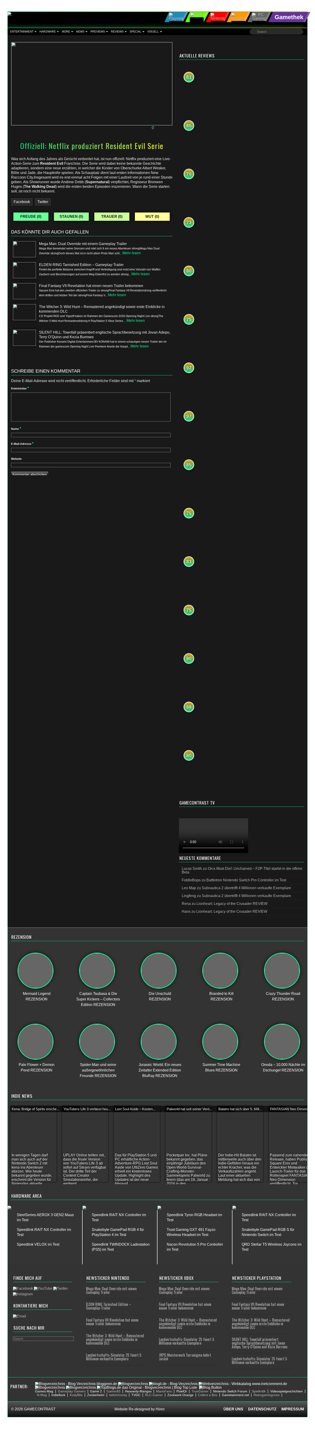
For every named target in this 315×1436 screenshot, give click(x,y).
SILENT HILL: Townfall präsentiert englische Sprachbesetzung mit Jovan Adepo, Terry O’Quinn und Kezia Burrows (260, 1343)
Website (16, 459)
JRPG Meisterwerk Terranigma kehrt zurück (185, 1356)
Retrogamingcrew (266, 1395)
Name (16, 429)
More (66, 31)
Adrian (58, 128)
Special (135, 31)
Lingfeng (189, 896)
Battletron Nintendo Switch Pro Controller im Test (246, 880)
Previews (97, 31)
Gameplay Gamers (72, 1391)
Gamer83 (113, 1391)
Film (93, 128)
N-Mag (42, 1395)
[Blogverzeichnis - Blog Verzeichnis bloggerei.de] (76, 1384)
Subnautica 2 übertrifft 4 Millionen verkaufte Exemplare (246, 888)
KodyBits (76, 1395)
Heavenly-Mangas (138, 1391)
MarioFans (164, 1391)
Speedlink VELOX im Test (38, 1244)
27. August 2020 (28, 128)
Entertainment (21, 31)
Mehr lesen (131, 253)
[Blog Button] (210, 1387)
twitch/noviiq (118, 1395)
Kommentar (20, 388)
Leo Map (189, 888)
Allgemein (78, 128)
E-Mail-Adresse (22, 444)
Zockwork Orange (180, 1395)
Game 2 (96, 1391)
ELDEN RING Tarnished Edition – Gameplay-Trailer (108, 1306)
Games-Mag (44, 1391)
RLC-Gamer (154, 1395)
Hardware (47, 31)
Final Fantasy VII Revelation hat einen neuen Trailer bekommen (112, 1321)
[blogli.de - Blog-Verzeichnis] (173, 1384)
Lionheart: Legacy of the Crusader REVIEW (231, 904)
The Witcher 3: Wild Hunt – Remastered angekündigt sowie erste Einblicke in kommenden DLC (115, 1339)
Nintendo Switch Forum (230, 1391)
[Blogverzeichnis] (133, 1384)
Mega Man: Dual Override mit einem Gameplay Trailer (111, 1290)
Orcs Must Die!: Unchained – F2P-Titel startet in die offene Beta (242, 870)
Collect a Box (207, 1395)
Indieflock (58, 1395)
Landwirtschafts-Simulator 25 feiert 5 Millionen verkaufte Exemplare (113, 1356)
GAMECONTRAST (40, 1409)
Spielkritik (259, 1391)
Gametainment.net (235, 1395)
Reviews (117, 31)
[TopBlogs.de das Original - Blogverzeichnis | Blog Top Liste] (147, 1387)
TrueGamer (200, 1391)
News (80, 31)
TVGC (135, 1395)
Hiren (160, 1409)
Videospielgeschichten (286, 1391)
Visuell (153, 31)
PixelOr (181, 1391)
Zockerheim (95, 1395)
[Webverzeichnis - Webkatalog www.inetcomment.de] (243, 1384)
